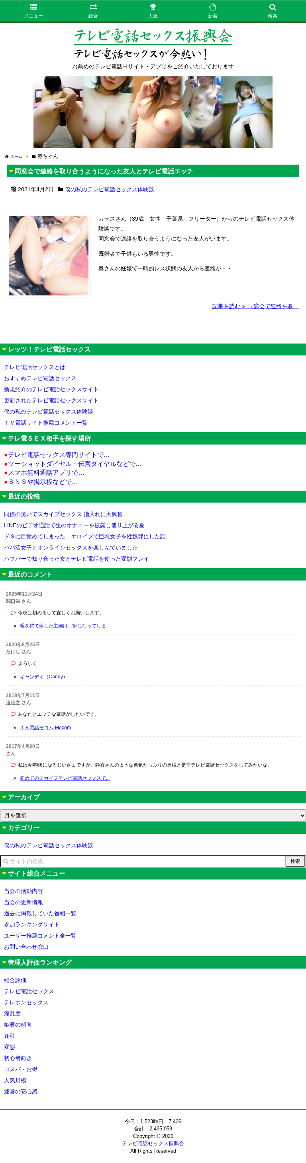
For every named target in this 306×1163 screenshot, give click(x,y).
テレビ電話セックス (29, 991)
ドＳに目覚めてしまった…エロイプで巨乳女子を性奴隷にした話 (85, 536)
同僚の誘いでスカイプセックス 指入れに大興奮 (63, 514)
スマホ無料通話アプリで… (44, 472)
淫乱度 (12, 1013)
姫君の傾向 (18, 1024)
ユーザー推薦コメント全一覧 (40, 935)
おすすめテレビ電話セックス (40, 378)
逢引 (9, 1036)
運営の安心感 (20, 1091)
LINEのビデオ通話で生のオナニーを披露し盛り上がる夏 (74, 525)
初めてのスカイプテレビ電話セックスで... (65, 778)
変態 (9, 1047)
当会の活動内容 (23, 891)
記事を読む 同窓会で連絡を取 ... (255, 306)
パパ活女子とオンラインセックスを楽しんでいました (71, 547)
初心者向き (18, 1058)
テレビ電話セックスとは (34, 367)
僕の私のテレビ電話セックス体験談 (109, 189)
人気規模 (15, 1080)
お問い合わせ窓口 (26, 947)
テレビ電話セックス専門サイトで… (57, 454)
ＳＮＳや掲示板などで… (41, 481)
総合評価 (15, 980)
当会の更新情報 (23, 902)
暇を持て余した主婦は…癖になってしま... (65, 626)
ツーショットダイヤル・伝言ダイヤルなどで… (73, 463)
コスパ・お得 (20, 1069)
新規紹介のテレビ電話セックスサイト (51, 389)
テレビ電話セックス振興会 (153, 1143)
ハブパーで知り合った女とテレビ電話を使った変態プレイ (76, 558)
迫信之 (13, 702)
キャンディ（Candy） (44, 677)
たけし (13, 651)
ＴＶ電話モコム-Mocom (45, 727)
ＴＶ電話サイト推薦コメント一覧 (46, 422)
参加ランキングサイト (32, 924)
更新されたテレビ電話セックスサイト (51, 400)
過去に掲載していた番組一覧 (40, 913)
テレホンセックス (26, 1002)
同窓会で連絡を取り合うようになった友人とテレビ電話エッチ (104, 171)
